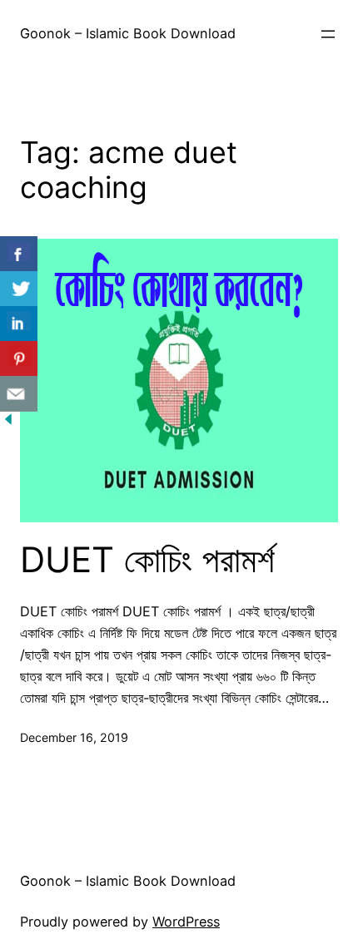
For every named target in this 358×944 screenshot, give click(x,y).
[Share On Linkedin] (18, 324)
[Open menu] (328, 34)
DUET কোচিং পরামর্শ (147, 560)
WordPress (186, 921)
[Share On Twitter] (18, 289)
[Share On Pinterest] (18, 359)
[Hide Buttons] (8, 422)
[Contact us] (18, 394)
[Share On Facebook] (18, 254)
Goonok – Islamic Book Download (128, 33)
